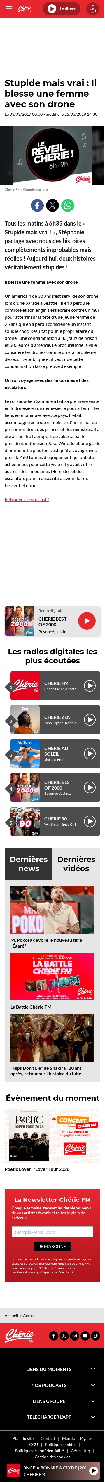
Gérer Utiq (80, 1450)
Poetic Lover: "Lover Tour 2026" (38, 1169)
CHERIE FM (56, 683)
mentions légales (22, 1272)
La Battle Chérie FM (31, 1007)
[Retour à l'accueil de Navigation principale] (24, 8)
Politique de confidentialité (39, 1450)
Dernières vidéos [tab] (76, 864)
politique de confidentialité (55, 1272)
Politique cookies (60, 1444)
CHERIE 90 (55, 818)
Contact (48, 1438)
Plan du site (23, 1438)
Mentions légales (77, 1438)
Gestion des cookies (52, 1456)
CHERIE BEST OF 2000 (52, 621)
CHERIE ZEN (57, 717)
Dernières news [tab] (29, 864)
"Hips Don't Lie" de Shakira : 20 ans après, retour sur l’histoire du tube (46, 1070)
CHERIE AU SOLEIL (56, 750)
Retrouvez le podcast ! (27, 499)
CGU (33, 1444)
